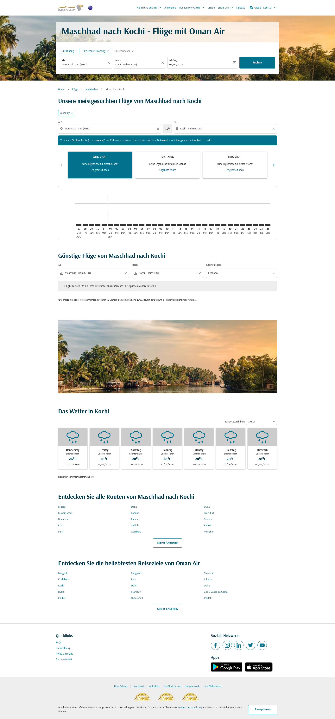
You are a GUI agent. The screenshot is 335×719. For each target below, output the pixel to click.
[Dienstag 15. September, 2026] (198, 225)
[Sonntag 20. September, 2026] (230, 225)
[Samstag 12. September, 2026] (179, 225)
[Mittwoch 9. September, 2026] (160, 225)
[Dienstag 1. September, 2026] (110, 225)
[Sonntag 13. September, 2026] (185, 225)
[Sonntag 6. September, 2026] (141, 225)
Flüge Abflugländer (212, 686)
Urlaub (211, 7)
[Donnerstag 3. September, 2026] (122, 225)
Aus (60, 122)
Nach (118, 60)
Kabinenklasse (213, 265)
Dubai (207, 507)
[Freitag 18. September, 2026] (217, 225)
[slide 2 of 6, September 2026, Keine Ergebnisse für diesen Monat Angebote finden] (167, 165)
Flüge (75, 89)
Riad (60, 525)
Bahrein (208, 525)
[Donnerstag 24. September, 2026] (255, 225)
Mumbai (208, 573)
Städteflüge (154, 686)
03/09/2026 (176, 64)
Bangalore (136, 573)
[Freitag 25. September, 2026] (261, 225)
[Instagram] (227, 645)
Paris (61, 531)
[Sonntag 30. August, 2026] (97, 225)
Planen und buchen (149, 8)
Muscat (62, 507)
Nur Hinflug (67, 51)
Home (61, 89)
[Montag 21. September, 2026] (236, 225)
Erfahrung (226, 8)
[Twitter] (250, 645)
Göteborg (136, 531)
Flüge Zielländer (121, 686)
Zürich (134, 519)
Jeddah (135, 525)
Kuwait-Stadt (65, 513)
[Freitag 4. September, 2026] (129, 225)
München (209, 531)
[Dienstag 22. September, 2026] (242, 225)
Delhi (133, 585)
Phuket (62, 598)
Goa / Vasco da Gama (216, 592)
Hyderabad (137, 598)
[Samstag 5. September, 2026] (135, 225)
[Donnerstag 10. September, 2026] (167, 225)
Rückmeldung (63, 648)
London (135, 513)
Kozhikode (63, 579)
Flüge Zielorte (138, 686)
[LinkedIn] (238, 645)
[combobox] (83, 65)
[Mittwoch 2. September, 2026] (116, 225)
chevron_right (274, 165)
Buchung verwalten (192, 8)
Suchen (257, 62)
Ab (63, 60)
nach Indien (91, 89)
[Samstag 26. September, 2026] (267, 225)
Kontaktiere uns (64, 653)
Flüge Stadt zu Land (172, 686)
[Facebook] (215, 645)
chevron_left (61, 165)
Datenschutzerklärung (190, 707)
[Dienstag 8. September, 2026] (154, 225)
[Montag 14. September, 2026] (192, 225)
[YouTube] (262, 645)
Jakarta (208, 579)
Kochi (61, 585)
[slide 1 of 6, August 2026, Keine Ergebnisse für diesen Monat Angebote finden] (100, 165)
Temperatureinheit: (235, 421)
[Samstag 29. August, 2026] (91, 225)
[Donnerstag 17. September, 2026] (211, 225)
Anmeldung (170, 7)
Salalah (208, 519)
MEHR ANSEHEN (167, 542)
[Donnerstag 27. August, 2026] (78, 225)
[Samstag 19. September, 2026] (223, 225)
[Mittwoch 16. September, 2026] (204, 225)
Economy (65, 113)
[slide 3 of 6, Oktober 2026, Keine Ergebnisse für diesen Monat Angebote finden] (235, 165)
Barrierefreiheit (64, 659)
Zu (175, 122)
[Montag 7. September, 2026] (148, 225)
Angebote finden (100, 170)
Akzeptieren (263, 709)
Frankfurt (209, 513)
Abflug (173, 60)
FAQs (58, 642)
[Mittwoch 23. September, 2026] (248, 225)
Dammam (63, 519)
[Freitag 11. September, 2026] (173, 225)
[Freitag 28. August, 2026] (85, 225)
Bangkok (62, 573)
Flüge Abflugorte (192, 686)
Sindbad (240, 7)
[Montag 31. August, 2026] (104, 225)
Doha (134, 507)
